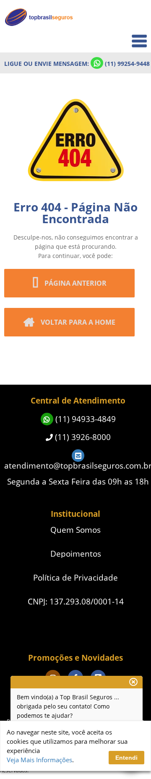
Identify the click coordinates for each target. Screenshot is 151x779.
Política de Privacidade (75, 578)
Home (132, 17)
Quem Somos (122, 36)
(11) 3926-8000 (82, 437)
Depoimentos (75, 554)
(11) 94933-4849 (84, 419)
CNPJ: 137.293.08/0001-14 (76, 602)
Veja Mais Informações (39, 760)
